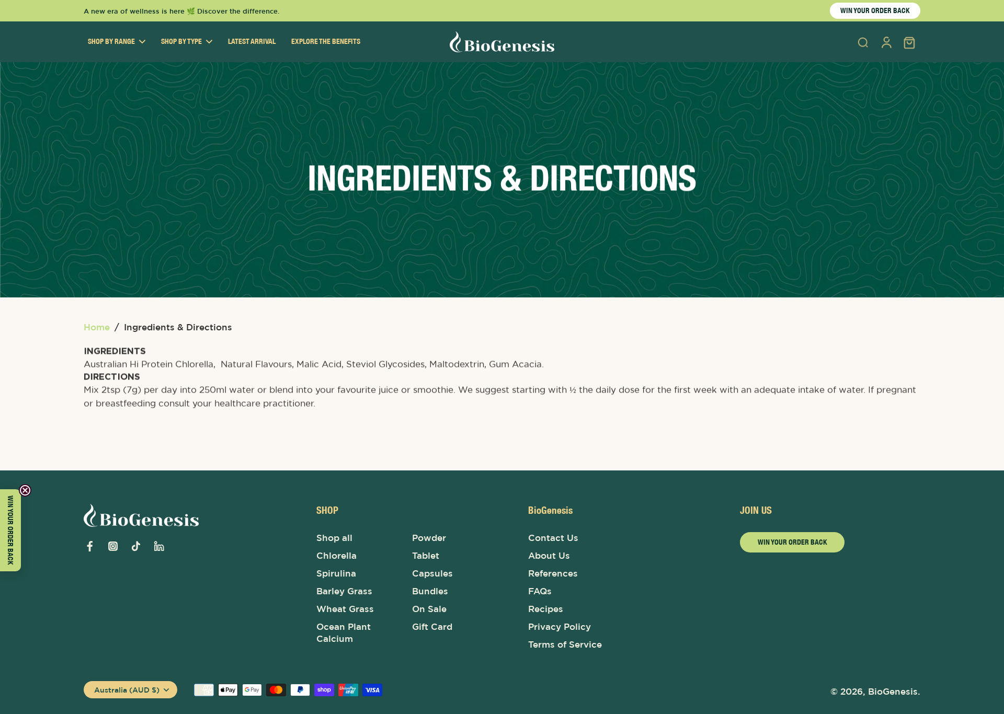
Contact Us (553, 538)
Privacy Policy (559, 626)
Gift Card (432, 626)
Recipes (545, 609)
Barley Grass (344, 591)
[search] (862, 41)
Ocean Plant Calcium (343, 632)
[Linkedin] (159, 546)
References (553, 573)
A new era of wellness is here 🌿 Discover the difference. (182, 11)
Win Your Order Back (792, 542)
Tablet (425, 555)
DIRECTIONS (112, 377)
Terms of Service (565, 644)
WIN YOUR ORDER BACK (875, 10)
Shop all (334, 538)
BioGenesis (893, 691)
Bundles (430, 591)
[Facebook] (90, 546)
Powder (429, 538)
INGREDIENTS (115, 351)
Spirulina (336, 573)
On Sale (429, 609)
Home (97, 327)
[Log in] (885, 42)
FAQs (540, 591)
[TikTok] (136, 546)
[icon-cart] (908, 42)
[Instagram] (113, 546)
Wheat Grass (345, 609)
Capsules (432, 573)
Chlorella (336, 555)
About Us (549, 555)
